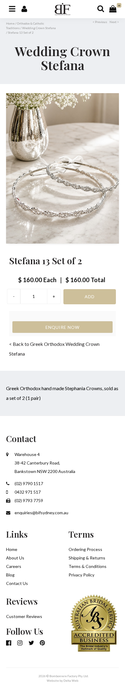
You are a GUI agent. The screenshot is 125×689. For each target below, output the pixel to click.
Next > (114, 22)
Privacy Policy (81, 574)
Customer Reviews (24, 616)
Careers (13, 566)
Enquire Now (62, 327)
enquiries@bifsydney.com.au (41, 512)
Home (10, 23)
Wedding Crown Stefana (39, 28)
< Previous (100, 22)
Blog (10, 574)
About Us (15, 557)
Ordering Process (85, 549)
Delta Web (70, 680)
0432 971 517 (27, 492)
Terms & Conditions (87, 566)
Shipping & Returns (87, 557)
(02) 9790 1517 (28, 483)
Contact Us (17, 583)
